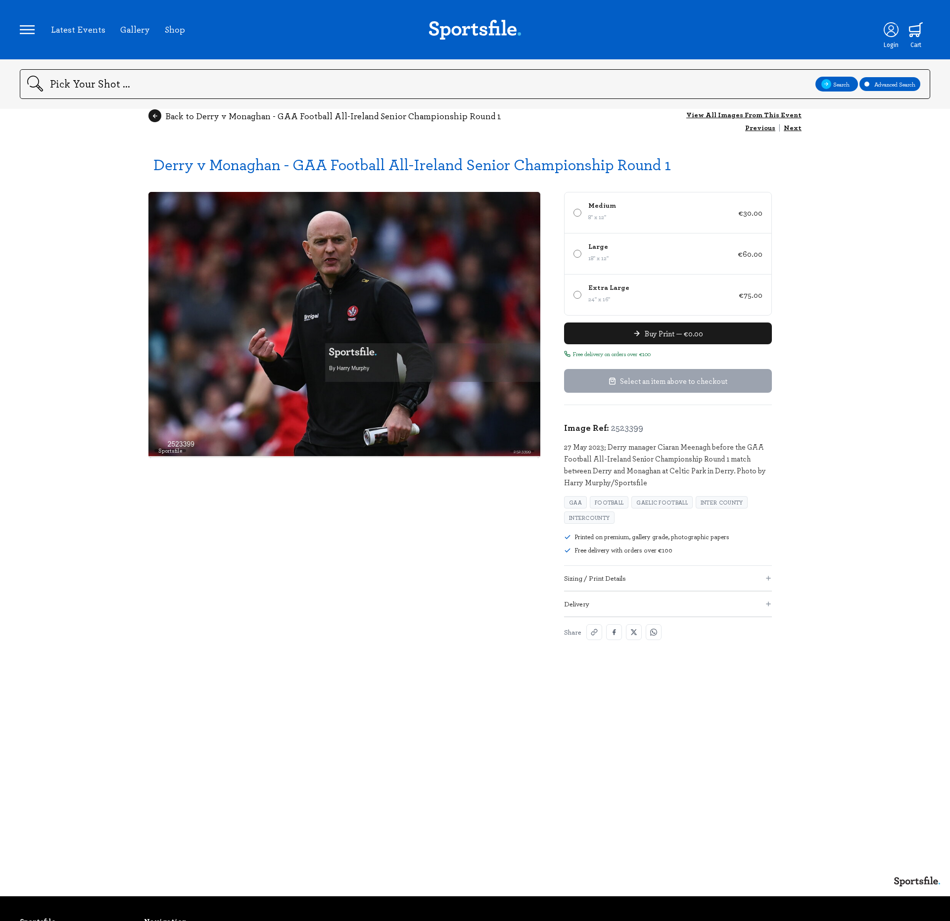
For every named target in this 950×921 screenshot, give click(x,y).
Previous (760, 127)
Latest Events (78, 29)
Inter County (722, 502)
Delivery (576, 603)
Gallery (135, 29)
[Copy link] (594, 632)
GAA (575, 502)
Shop (175, 29)
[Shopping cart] (916, 29)
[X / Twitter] (634, 632)
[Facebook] (614, 632)
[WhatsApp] (654, 632)
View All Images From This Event (744, 114)
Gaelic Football (662, 502)
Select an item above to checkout (673, 381)
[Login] (891, 29)
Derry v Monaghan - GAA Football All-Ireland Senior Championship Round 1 (412, 164)
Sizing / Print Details (595, 578)
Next (793, 127)
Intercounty (589, 517)
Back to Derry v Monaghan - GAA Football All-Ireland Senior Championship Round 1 (333, 116)
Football (609, 502)
